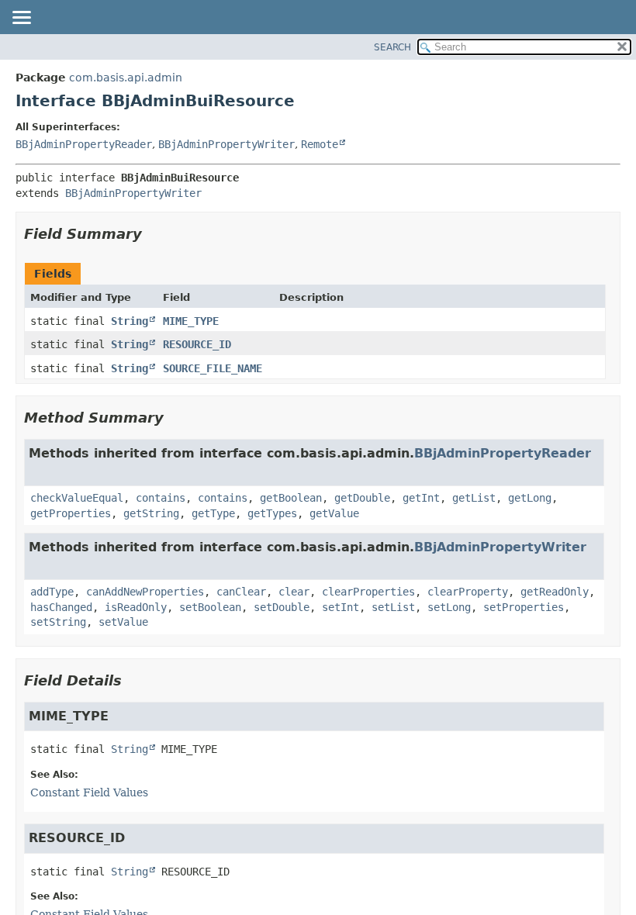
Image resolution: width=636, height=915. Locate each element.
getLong (529, 498)
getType (213, 513)
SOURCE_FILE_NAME (212, 368)
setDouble (281, 607)
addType (52, 591)
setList (393, 607)
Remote (319, 144)
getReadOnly (554, 591)
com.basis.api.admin (125, 77)
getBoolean (291, 498)
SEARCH (392, 47)
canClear (241, 591)
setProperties (523, 607)
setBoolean (210, 607)
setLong (449, 607)
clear (293, 591)
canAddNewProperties (145, 591)
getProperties (70, 513)
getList (474, 498)
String (129, 321)
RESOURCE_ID (197, 344)
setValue (123, 622)
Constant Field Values (89, 792)
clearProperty (467, 591)
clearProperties (368, 591)
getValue (334, 513)
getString (151, 513)
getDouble (362, 498)
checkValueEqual (76, 498)
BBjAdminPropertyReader (84, 144)
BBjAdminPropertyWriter (226, 144)
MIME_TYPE (191, 321)
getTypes (272, 513)
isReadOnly (136, 607)
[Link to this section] (153, 234)
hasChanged (61, 607)
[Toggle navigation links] (21, 18)
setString (58, 622)
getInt (421, 498)
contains (160, 498)
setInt (340, 607)
